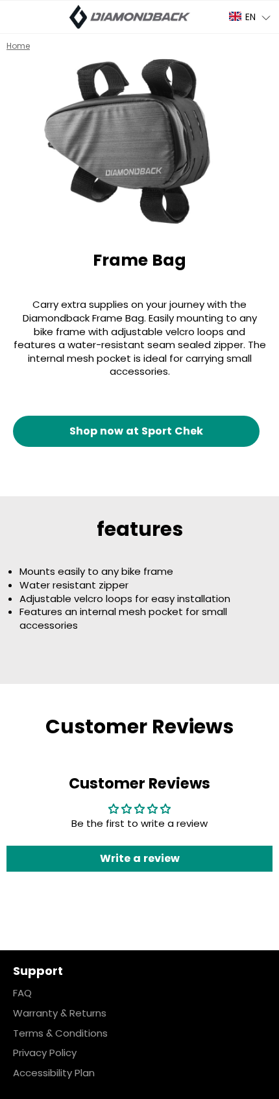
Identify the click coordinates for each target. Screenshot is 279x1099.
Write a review (140, 858)
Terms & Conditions (60, 1033)
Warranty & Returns (59, 1013)
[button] (250, 16)
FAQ (22, 993)
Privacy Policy (45, 1052)
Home (18, 45)
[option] (139, 141)
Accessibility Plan (54, 1073)
